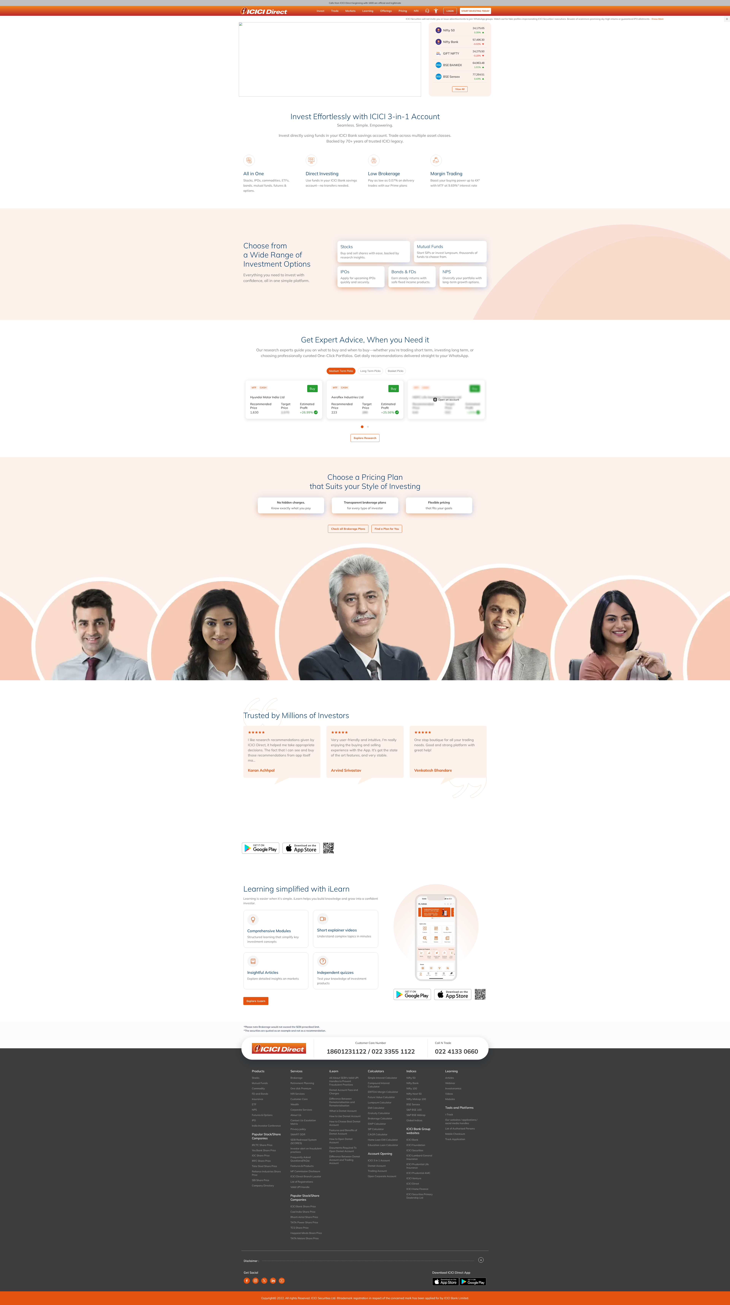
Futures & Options (262, 1115)
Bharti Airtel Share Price (304, 1217)
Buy (312, 388)
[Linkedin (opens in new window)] (273, 1281)
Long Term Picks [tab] (370, 371)
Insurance (257, 1099)
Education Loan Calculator (383, 1145)
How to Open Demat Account (341, 1140)
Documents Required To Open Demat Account (342, 1149)
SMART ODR (297, 1134)
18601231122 (346, 1051)
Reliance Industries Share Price (266, 1173)
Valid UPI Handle (299, 1187)
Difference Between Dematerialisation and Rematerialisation (342, 1102)
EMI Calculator (376, 1107)
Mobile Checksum (455, 1133)
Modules (450, 1099)
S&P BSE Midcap (415, 1115)
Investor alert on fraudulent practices (306, 1150)
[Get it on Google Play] (473, 1281)
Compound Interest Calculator (379, 1085)
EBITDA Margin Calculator (383, 1091)
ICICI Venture (413, 1178)
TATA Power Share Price (304, 1222)
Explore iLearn (256, 1001)
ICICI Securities (414, 1150)
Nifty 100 (411, 1088)
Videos (449, 1093)
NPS (254, 1109)
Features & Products (301, 1165)
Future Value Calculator (381, 1097)
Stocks (255, 1077)
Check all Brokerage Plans (348, 529)
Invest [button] (320, 11)
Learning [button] (367, 11)
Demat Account (377, 1165)
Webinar (450, 1083)
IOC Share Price (261, 1155)
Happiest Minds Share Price (306, 1233)
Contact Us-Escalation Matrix (303, 1122)
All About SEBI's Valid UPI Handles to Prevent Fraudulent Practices (343, 1081)
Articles (449, 1077)
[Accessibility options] (436, 11)
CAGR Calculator (377, 1134)
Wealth (294, 1104)
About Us (295, 1115)
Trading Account (377, 1170)
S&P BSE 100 (414, 1109)
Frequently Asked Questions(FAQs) (300, 1159)
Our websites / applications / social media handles (461, 1121)
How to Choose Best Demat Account (344, 1123)
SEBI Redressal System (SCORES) (303, 1141)
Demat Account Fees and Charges (343, 1091)
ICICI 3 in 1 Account (379, 1160)
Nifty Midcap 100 (416, 1099)
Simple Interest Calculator (382, 1077)
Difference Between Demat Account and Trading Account (344, 1160)
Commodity (258, 1088)
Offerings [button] (386, 11)
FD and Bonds (260, 1093)
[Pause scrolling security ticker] (727, 19)
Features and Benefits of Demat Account (343, 1132)
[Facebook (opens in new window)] (247, 1281)
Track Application (455, 1139)
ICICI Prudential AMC (418, 1172)
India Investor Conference (266, 1125)
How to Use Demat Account (345, 1116)
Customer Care (299, 1099)
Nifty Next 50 (414, 1093)
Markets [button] (350, 11)
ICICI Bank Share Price (303, 1206)
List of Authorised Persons (460, 1128)
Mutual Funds (260, 1083)
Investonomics (453, 1088)
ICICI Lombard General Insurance (419, 1157)
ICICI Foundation (415, 1145)
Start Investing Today (475, 11)
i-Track (449, 1114)
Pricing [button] (403, 11)
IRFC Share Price (261, 1160)
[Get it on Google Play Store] (260, 848)
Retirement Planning (302, 1083)
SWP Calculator (377, 1123)
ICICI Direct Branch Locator (305, 1176)
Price (260, 406)
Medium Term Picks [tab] (341, 371)
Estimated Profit (307, 406)
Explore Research (365, 438)
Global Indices (414, 1120)
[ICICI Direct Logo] (263, 11)
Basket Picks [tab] (395, 371)
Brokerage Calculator (380, 1118)
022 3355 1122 (393, 1051)
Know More (537, 18)
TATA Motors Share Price (304, 1238)
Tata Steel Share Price (264, 1166)
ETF (254, 1104)
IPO (254, 1120)
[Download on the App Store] (301, 848)
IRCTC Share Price (262, 1145)
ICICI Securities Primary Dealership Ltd (419, 1196)
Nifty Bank (412, 1083)
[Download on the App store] (446, 1281)
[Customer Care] (427, 11)
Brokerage (296, 1077)
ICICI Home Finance (417, 1188)
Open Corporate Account (382, 1176)
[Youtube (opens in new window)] (282, 1281)
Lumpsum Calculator (379, 1102)
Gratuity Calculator (379, 1113)
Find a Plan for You (387, 529)
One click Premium (300, 1088)
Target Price (285, 406)
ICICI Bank (412, 1139)
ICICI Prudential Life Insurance (417, 1166)
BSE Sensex (413, 1104)
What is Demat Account (343, 1110)
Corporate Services (301, 1109)
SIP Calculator (376, 1129)
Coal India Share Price (302, 1211)
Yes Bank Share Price (264, 1150)
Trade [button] (335, 11)
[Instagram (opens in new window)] (255, 1281)
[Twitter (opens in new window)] (264, 1281)
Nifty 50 (411, 1077)
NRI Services (297, 1093)
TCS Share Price (299, 1227)
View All (459, 89)
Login (450, 11)
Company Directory (263, 1185)
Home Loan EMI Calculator (383, 1139)
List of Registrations (301, 1181)
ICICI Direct (412, 1183)
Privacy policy (298, 1129)
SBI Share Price (260, 1180)
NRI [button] (416, 11)
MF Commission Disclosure (305, 1171)
